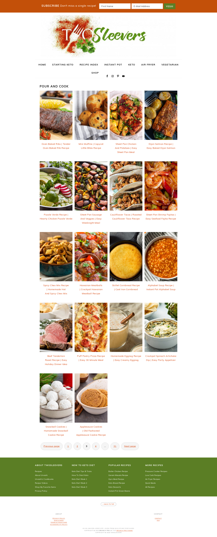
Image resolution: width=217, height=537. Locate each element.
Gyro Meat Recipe (116, 479)
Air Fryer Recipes (152, 479)
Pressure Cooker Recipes (156, 471)
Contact (158, 518)
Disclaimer (59, 520)
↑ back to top (108, 504)
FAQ (158, 520)
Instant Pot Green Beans (119, 491)
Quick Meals (150, 483)
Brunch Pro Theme (125, 530)
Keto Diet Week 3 (79, 487)
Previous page (52, 446)
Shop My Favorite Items (45, 487)
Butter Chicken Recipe (118, 471)
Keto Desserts (114, 487)
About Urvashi (41, 475)
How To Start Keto (80, 475)
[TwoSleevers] (108, 56)
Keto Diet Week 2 (79, 483)
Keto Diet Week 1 (79, 479)
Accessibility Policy (58, 524)
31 (115, 446)
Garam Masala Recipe (118, 475)
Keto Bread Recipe (116, 483)
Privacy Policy (41, 491)
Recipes (38, 471)
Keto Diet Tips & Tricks (82, 471)
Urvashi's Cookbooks (44, 479)
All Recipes (150, 487)
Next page (130, 446)
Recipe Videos (41, 483)
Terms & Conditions (59, 522)
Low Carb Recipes (153, 475)
